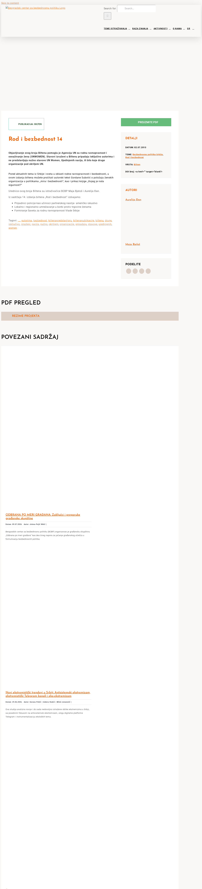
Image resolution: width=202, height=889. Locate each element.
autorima (26, 220)
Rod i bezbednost (134, 157)
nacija (35, 224)
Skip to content (10, 3)
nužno (44, 224)
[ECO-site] (48, 727)
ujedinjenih (105, 224)
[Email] (148, 271)
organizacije (67, 224)
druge (108, 220)
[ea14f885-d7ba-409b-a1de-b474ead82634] (48, 351)
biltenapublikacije (83, 220)
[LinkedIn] (141, 271)
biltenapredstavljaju (60, 220)
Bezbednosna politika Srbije (148, 154)
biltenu (100, 220)
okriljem (53, 224)
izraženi (25, 224)
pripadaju (81, 224)
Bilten (137, 164)
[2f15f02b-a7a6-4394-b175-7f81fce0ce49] (48, 549)
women (13, 227)
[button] (193, 28)
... (19, 220)
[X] (135, 271)
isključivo (14, 224)
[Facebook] (128, 271)
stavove (92, 224)
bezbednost (40, 220)
